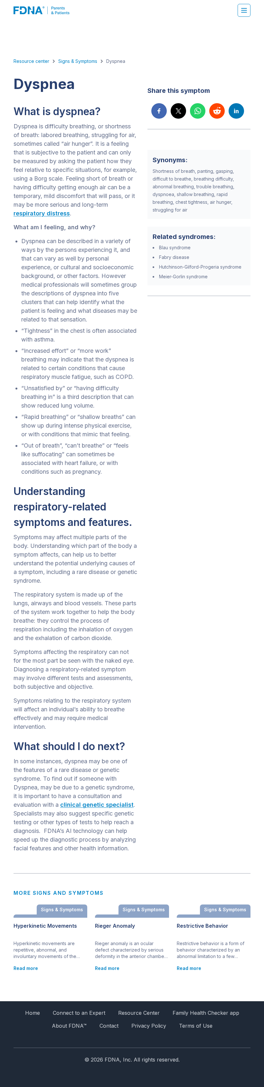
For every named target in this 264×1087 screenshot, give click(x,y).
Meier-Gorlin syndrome (183, 276)
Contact (108, 1026)
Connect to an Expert (79, 1013)
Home (32, 1013)
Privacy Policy (148, 1026)
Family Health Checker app (206, 1013)
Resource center (31, 61)
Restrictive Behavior (202, 926)
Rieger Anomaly (115, 926)
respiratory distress (42, 213)
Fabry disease (174, 257)
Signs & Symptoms (77, 61)
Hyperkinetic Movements (45, 926)
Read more (26, 968)
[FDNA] (45, 10)
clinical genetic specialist (97, 804)
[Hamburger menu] (244, 10)
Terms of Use (195, 1026)
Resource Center (139, 1013)
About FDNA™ (69, 1026)
